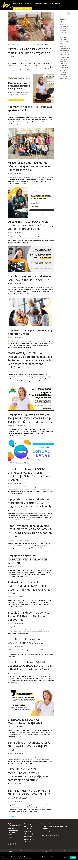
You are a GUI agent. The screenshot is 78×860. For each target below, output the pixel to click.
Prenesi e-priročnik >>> (47, 832)
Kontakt (58, 3)
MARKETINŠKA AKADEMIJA (22, 8)
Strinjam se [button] (73, 857)
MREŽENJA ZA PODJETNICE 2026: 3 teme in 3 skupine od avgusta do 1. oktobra (30, 52)
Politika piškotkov (63, 851)
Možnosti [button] (66, 857)
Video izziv (28, 831)
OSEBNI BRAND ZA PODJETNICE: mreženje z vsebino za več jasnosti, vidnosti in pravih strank (30, 225)
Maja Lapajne (12, 60)
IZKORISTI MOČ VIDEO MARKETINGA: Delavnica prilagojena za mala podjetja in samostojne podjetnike (28, 774)
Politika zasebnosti (38, 851)
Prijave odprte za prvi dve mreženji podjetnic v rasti (30, 332)
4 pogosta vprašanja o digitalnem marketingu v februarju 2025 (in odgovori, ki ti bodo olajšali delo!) (29, 502)
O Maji (51, 3)
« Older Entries (12, 816)
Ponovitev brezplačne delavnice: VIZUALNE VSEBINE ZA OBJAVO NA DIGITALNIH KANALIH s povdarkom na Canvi (30, 531)
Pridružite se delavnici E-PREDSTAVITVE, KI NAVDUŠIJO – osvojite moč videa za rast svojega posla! (30, 588)
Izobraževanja (18, 3)
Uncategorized (27, 540)
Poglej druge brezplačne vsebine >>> (51, 835)
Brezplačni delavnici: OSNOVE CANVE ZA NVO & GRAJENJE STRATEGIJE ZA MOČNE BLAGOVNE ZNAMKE (30, 474)
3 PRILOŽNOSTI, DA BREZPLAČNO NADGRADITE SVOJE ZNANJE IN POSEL (29, 746)
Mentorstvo (28, 3)
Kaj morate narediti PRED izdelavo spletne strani (30, 108)
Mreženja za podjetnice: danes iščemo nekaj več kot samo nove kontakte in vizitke (29, 166)
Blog (45, 3)
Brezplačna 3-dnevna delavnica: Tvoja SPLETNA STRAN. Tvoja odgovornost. (28, 616)
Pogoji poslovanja (12, 851)
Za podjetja (38, 3)
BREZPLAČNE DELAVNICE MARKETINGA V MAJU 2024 (25, 721)
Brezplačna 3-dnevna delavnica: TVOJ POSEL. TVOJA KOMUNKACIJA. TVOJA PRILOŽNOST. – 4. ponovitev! (30, 418)
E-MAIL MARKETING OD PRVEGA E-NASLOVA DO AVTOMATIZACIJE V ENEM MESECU (29, 794)
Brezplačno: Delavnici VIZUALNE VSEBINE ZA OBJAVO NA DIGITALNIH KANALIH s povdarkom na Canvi (31, 665)
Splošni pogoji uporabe (25, 851)
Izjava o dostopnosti (51, 851)
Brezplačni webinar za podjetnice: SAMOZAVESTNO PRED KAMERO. (29, 278)
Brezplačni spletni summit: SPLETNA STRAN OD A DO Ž (25, 641)
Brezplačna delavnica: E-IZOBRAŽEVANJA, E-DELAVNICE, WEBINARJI (28, 559)
